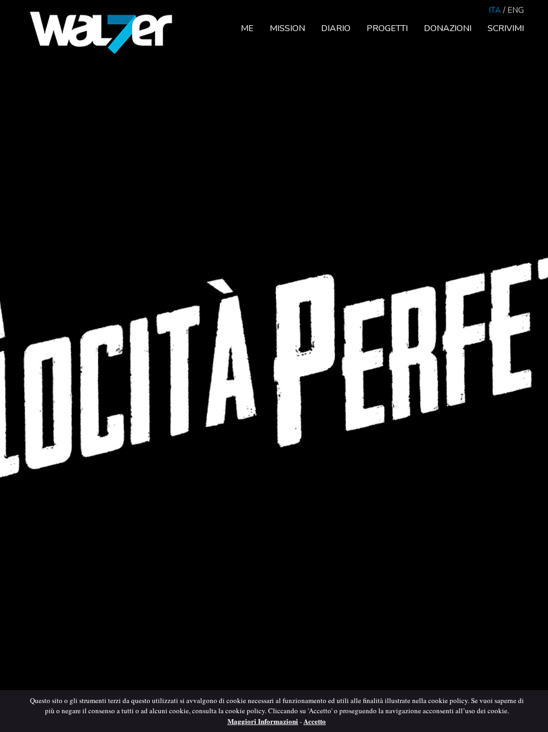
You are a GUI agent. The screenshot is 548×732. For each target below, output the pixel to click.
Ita (495, 10)
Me (247, 28)
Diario (336, 28)
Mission (287, 28)
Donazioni (447, 28)
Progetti (387, 28)
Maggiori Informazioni (262, 721)
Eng (515, 10)
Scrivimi (506, 28)
